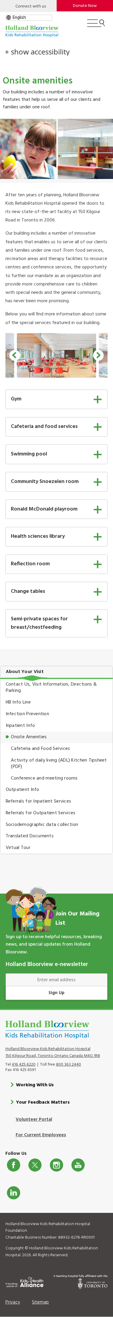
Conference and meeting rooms (44, 778)
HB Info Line (18, 702)
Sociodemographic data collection (42, 825)
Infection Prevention (27, 714)
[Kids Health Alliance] (24, 1281)
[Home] (31, 31)
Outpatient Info (22, 790)
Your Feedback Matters (43, 1102)
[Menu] (96, 25)
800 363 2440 (68, 1064)
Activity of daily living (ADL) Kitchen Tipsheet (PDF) (59, 764)
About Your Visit (25, 672)
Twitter (35, 1165)
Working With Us (35, 1085)
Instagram (56, 1165)
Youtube (78, 1165)
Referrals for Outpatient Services (41, 813)
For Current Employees (41, 1135)
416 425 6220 (24, 1064)
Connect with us (30, 6)
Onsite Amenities (29, 737)
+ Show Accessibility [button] (37, 52)
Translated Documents (30, 836)
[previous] (14, 355)
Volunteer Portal (34, 1119)
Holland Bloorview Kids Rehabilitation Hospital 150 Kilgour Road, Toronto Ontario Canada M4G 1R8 (52, 1052)
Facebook (13, 1165)
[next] (98, 355)
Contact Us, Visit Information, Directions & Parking (51, 687)
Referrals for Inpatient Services (38, 801)
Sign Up (56, 993)
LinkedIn (13, 1192)
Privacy (12, 1302)
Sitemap (40, 1302)
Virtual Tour (18, 848)
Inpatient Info (20, 726)
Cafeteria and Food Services (40, 749)
